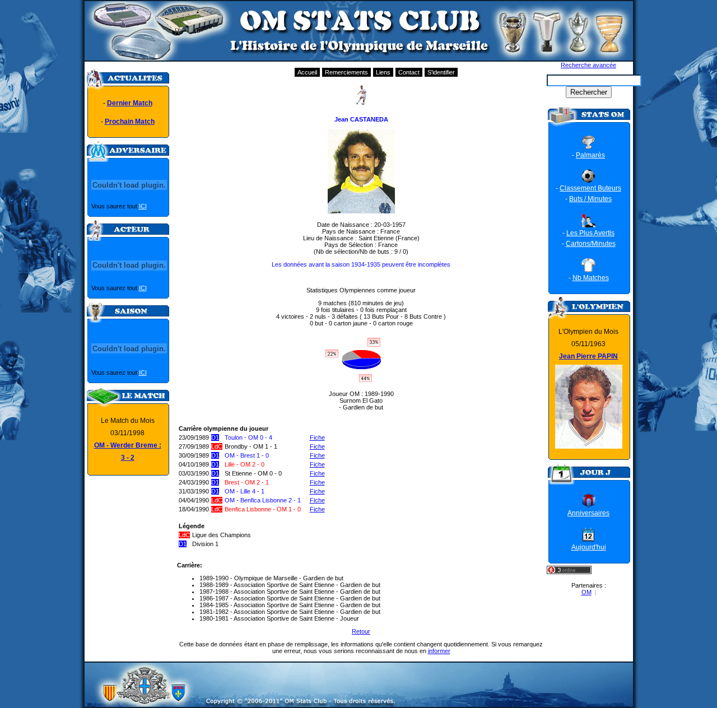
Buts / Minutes (590, 199)
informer (439, 651)
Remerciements (346, 72)
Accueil (307, 72)
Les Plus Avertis (590, 233)
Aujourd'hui (588, 547)
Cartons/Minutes (591, 244)
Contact (409, 72)
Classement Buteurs (590, 188)
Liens (383, 72)
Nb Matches (590, 278)
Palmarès (590, 155)
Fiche (317, 437)
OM (586, 592)
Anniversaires (588, 513)
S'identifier (441, 72)
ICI (143, 206)
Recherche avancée (588, 65)
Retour (361, 631)
